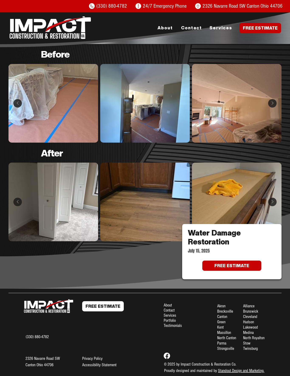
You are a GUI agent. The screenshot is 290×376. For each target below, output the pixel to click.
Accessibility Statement (99, 365)
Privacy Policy (92, 358)
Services (170, 315)
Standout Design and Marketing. (241, 370)
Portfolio (170, 320)
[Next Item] (272, 103)
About (168, 305)
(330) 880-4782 (37, 337)
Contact (169, 310)
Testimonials (173, 325)
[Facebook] (167, 356)
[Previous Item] (17, 103)
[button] (260, 28)
